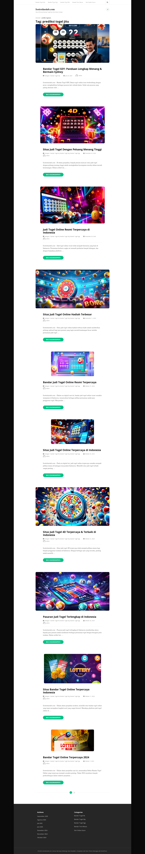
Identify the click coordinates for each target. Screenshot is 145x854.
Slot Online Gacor (90, 2)
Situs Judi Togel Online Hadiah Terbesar (67, 314)
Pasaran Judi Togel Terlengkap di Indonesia (69, 616)
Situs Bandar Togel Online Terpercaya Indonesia (66, 691)
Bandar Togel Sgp (53, 2)
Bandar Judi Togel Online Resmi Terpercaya (69, 382)
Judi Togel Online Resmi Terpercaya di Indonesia (66, 231)
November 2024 (42, 834)
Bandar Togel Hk (65, 2)
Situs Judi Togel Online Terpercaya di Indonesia (72, 450)
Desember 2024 (42, 830)
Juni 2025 (40, 827)
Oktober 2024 (41, 837)
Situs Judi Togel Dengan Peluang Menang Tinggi (72, 149)
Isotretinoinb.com (45, 9)
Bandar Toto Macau (77, 2)
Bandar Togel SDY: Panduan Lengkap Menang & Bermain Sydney (72, 70)
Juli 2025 (39, 823)
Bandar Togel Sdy (40, 2)
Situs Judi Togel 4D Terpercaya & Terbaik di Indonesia (69, 533)
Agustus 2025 (41, 820)
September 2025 (42, 816)
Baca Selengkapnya (53, 94)
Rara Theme (89, 851)
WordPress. (104, 851)
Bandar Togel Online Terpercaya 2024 (66, 757)
